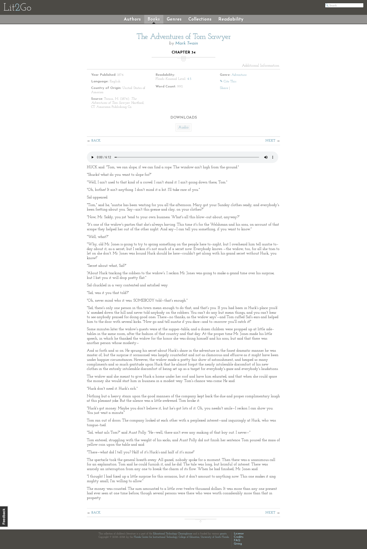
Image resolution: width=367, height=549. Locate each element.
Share (224, 88)
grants (223, 533)
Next (270, 140)
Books (154, 19)
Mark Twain (186, 43)
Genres (174, 19)
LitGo (17, 8)
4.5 (189, 79)
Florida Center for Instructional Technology (155, 537)
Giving (238, 543)
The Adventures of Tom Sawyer (184, 37)
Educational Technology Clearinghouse (172, 533)
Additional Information (260, 66)
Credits (238, 537)
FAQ (237, 540)
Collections (200, 19)
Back (96, 140)
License (239, 533)
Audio (183, 127)
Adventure (239, 75)
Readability (230, 19)
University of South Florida (215, 537)
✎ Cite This (228, 81)
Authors (132, 19)
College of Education (189, 537)
